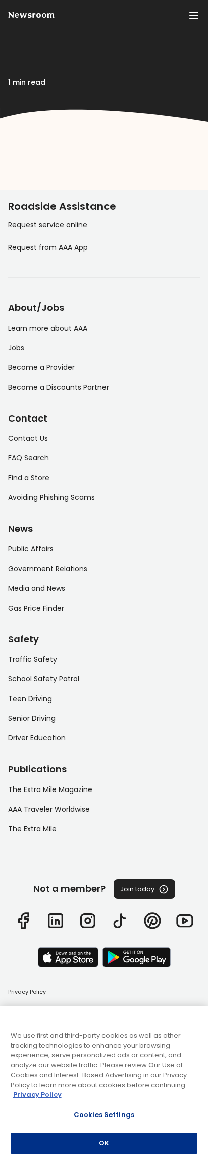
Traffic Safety (32, 659)
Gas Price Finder (36, 608)
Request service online (47, 225)
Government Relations (47, 569)
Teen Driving (30, 698)
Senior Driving (32, 718)
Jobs (16, 348)
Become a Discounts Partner (58, 387)
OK (104, 1143)
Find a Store (28, 478)
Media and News (36, 588)
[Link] (23, 921)
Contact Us (28, 438)
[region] (104, 1084)
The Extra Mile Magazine (50, 789)
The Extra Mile (32, 829)
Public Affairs (31, 549)
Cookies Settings (104, 1115)
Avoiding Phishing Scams (51, 497)
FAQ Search (28, 458)
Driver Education (37, 738)
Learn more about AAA (47, 328)
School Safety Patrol (43, 679)
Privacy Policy (27, 992)
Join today (137, 889)
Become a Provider (41, 367)
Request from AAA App (48, 247)
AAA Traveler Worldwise (49, 809)
